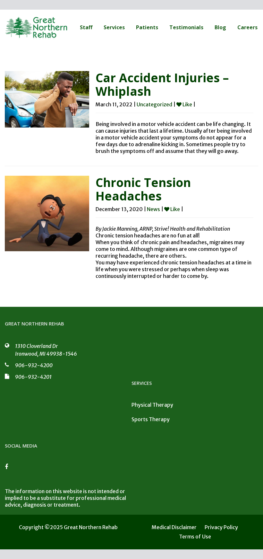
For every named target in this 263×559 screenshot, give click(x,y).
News (153, 209)
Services (114, 27)
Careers (247, 27)
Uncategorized (154, 104)
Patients (147, 27)
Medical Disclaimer (174, 527)
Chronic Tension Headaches (143, 189)
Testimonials (186, 27)
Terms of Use (195, 536)
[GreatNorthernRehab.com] (36, 27)
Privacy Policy (221, 527)
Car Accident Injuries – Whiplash (162, 84)
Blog (220, 27)
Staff (86, 27)
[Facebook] (9, 469)
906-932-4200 (34, 365)
